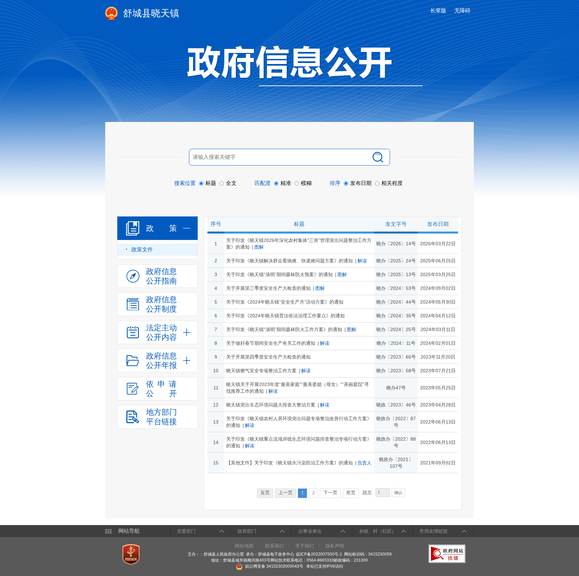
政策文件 (142, 249)
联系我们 (274, 546)
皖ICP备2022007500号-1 (319, 554)
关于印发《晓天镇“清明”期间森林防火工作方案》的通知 (284, 329)
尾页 (351, 492)
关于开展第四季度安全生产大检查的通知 (268, 357)
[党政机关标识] (132, 554)
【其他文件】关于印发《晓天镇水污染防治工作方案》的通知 (289, 462)
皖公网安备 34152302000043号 (273, 566)
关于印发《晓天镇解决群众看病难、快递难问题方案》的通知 (289, 260)
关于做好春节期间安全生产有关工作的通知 (270, 343)
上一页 (285, 492)
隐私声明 (334, 546)
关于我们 (304, 546)
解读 (362, 260)
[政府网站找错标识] (448, 553)
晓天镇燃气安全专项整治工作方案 (261, 370)
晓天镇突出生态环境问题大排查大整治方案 (270, 404)
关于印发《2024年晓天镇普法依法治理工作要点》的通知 (285, 315)
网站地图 (244, 546)
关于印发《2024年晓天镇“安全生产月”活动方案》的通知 (284, 302)
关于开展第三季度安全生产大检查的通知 (268, 288)
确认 (398, 492)
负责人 (365, 462)
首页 (265, 492)
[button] (439, 10)
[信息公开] (305, 65)
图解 (259, 247)
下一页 (330, 492)
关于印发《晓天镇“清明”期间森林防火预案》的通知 (279, 274)
